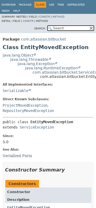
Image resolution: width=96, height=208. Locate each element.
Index (6, 10)
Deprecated (76, 4)
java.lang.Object (18, 55)
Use (51, 4)
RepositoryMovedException (28, 111)
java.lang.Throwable (29, 59)
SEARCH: (40, 28)
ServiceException (37, 127)
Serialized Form (17, 156)
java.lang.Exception (36, 64)
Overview (9, 4)
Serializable (15, 91)
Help (16, 10)
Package (25, 4)
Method (59, 16)
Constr (44, 16)
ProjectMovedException (25, 105)
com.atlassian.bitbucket (43, 39)
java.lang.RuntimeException (51, 68)
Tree (60, 4)
